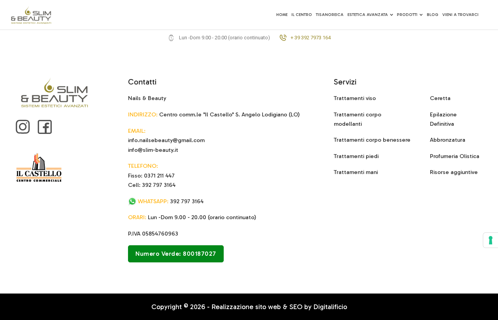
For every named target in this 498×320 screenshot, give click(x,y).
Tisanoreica (330, 14)
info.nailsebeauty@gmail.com (166, 140)
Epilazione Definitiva (443, 119)
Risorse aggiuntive (454, 172)
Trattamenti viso (355, 98)
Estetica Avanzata (367, 14)
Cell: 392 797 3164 (151, 184)
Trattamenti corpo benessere (372, 139)
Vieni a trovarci (460, 14)
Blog (432, 14)
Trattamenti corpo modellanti (357, 119)
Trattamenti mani (356, 172)
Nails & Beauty (147, 98)
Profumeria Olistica (454, 156)
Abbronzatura (447, 139)
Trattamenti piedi (356, 156)
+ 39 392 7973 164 (311, 37)
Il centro (301, 14)
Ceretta (440, 98)
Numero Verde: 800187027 (175, 253)
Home (282, 14)
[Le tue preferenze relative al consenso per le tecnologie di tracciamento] (490, 240)
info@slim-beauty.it (153, 149)
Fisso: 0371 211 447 (151, 175)
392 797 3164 (170, 201)
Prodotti (407, 14)
